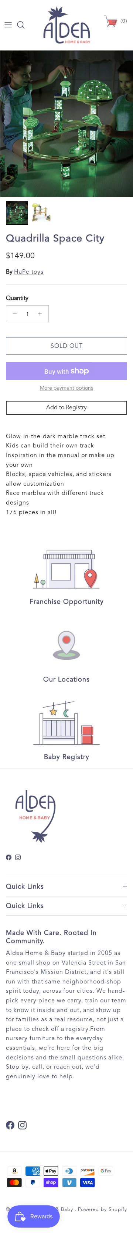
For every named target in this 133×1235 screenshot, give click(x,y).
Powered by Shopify (102, 1209)
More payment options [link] (66, 388)
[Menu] (8, 25)
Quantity (17, 298)
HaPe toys (29, 272)
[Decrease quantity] (12, 314)
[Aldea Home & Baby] (67, 25)
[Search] (24, 25)
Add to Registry (66, 407)
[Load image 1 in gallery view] (66, 123)
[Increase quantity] (41, 314)
